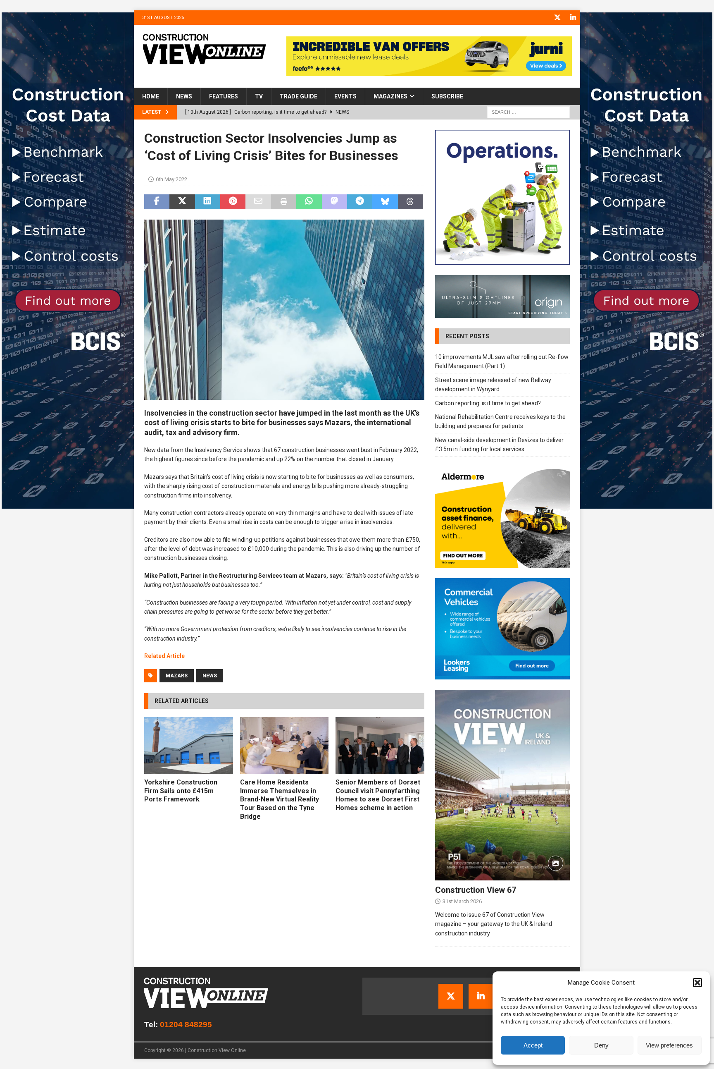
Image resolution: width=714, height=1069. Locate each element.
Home (150, 96)
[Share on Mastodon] (334, 201)
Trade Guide (298, 96)
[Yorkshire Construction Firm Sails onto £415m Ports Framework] (188, 745)
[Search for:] (528, 112)
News (184, 96)
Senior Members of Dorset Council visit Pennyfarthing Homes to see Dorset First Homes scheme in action (378, 795)
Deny (601, 1045)
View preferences (669, 1045)
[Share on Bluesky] (384, 201)
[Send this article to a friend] (258, 201)
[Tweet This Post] (182, 201)
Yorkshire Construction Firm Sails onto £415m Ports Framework (180, 791)
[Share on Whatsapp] (308, 201)
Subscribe (447, 96)
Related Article (164, 656)
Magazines (390, 96)
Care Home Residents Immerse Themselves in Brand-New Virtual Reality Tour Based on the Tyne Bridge (279, 799)
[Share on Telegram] (359, 201)
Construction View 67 (475, 890)
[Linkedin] (573, 17)
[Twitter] (557, 17)
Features (223, 96)
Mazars (177, 676)
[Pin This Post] (232, 201)
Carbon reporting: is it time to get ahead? (488, 403)
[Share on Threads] (410, 201)
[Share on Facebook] (156, 201)
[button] (697, 982)
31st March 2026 (462, 901)
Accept (533, 1045)
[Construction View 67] (502, 785)
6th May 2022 (171, 179)
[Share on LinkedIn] (207, 201)
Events (345, 96)
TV (259, 96)
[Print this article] (283, 201)
